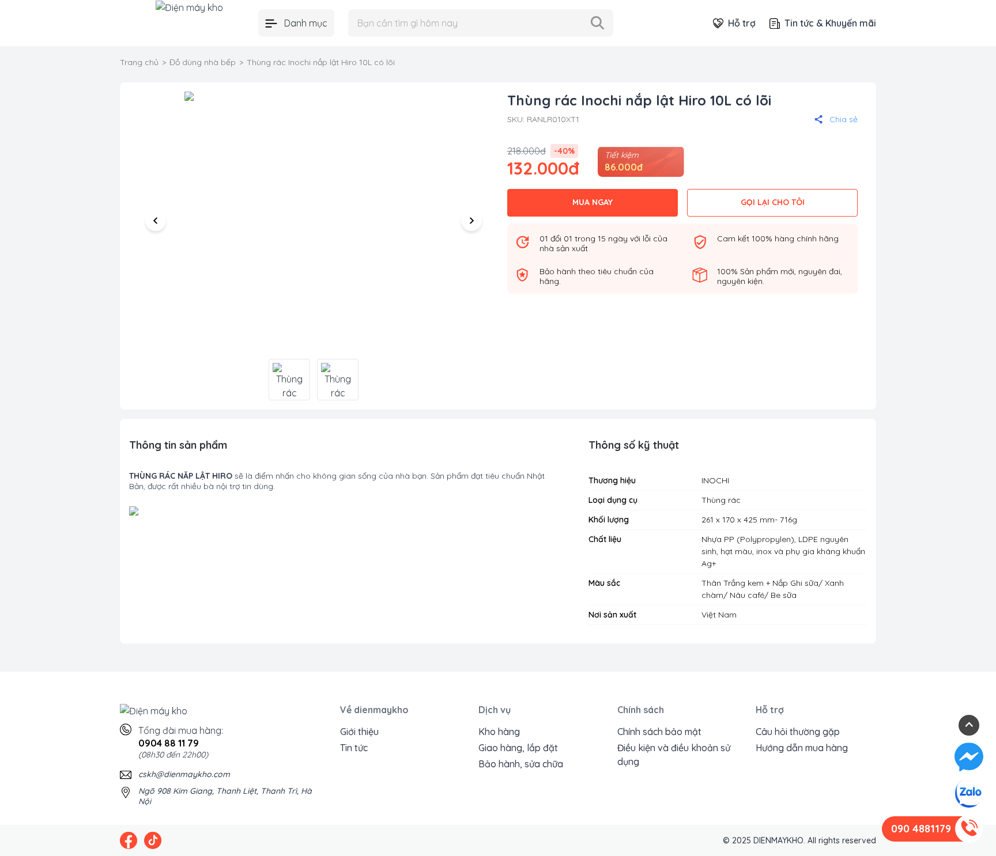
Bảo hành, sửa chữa (520, 764)
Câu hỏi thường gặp (798, 731)
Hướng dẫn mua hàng (802, 747)
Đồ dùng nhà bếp (202, 62)
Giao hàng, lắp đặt (518, 747)
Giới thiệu (359, 731)
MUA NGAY (592, 202)
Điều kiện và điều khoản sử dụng (673, 754)
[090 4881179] (968, 829)
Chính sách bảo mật (659, 731)
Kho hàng (499, 731)
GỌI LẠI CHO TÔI (773, 202)
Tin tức (354, 747)
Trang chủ (139, 62)
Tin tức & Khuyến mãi (830, 23)
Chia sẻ (843, 119)
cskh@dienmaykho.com (184, 774)
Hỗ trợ (742, 23)
